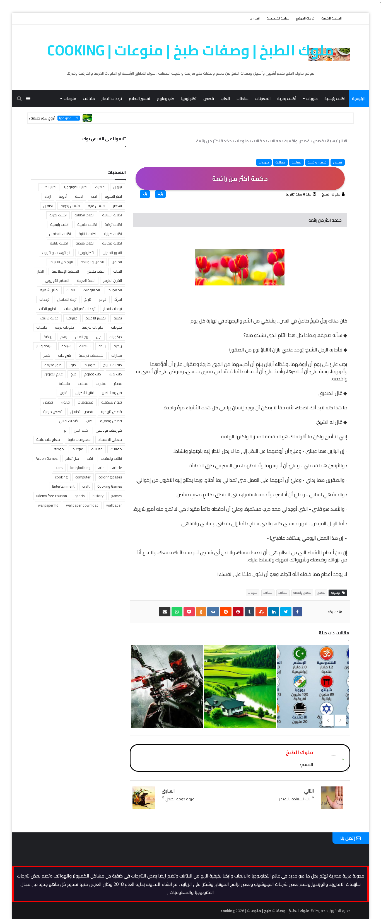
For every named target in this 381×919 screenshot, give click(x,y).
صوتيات (89, 364)
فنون (63, 392)
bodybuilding (80, 467)
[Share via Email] (164, 611)
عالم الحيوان (53, 374)
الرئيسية (358, 98)
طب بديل (115, 374)
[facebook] (297, 611)
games (116, 495)
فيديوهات (85, 402)
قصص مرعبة (52, 411)
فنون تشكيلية (111, 402)
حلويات (312, 98)
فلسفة (64, 383)
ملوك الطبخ (331, 194)
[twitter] (285, 611)
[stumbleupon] (261, 611)
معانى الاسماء (110, 439)
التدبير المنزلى (112, 252)
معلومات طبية (79, 439)
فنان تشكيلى (84, 392)
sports (80, 495)
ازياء (48, 196)
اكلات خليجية (87, 224)
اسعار (117, 205)
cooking (61, 477)
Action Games (46, 458)
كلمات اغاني (68, 420)
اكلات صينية (113, 233)
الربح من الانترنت (61, 261)
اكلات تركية (113, 224)
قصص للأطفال (81, 411)
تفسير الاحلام (139, 98)
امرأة (118, 299)
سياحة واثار (45, 346)
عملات (83, 383)
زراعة (102, 346)
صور (72, 364)
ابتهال (117, 187)
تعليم (118, 318)
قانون (65, 402)
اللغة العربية (86, 280)
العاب (225, 98)
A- (145, 194)
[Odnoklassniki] (201, 611)
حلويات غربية (64, 327)
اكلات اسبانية (112, 215)
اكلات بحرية (58, 215)
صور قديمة (53, 364)
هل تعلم (72, 458)
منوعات (70, 98)
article (117, 467)
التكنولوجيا (86, 252)
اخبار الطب (49, 187)
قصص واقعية (317, 162)
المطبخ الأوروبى (57, 280)
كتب (89, 420)
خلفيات (41, 327)
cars (59, 467)
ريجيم (118, 346)
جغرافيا (72, 318)
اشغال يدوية (70, 205)
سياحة (66, 346)
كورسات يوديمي (109, 430)
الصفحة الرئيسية (332, 18)
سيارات (116, 355)
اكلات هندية (85, 243)
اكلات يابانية (59, 243)
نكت (90, 458)
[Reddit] (226, 611)
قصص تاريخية (111, 411)
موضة (59, 449)
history (98, 495)
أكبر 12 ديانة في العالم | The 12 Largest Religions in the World (312, 710)
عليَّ (269, 371)
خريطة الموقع (305, 18)
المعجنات (263, 98)
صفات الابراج (112, 364)
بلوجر (103, 299)
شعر (47, 355)
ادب (94, 196)
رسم (63, 336)
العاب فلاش (96, 271)
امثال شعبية (49, 290)
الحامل (117, 261)
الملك (70, 290)
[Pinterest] (238, 611)
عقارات (101, 383)
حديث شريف (49, 318)
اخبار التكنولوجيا (84, 118)
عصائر (118, 383)
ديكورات (115, 336)
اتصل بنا (255, 18)
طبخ (73, 374)
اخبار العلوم (113, 196)
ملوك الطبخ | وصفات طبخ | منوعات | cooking (190, 50)
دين (99, 336)
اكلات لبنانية (87, 233)
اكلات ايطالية (84, 215)
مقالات (89, 98)
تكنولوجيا (189, 98)
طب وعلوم (165, 98)
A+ (160, 194)
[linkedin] (273, 611)
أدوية (63, 196)
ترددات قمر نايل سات (79, 308)
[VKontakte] (213, 611)
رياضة (48, 336)
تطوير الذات (47, 308)
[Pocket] (189, 611)
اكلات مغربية (112, 243)
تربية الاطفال (66, 299)
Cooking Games (109, 486)
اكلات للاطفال (60, 233)
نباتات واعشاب (111, 458)
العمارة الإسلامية (65, 271)
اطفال (48, 205)
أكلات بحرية (286, 98)
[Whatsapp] (177, 611)
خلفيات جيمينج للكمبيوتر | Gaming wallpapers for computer (166, 710)
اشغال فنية (96, 205)
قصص (208, 98)
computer (83, 477)
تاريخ (87, 299)
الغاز (40, 271)
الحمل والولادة (92, 261)
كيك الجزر (81, 430)
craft (86, 486)
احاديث (100, 187)
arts (101, 467)
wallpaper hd (48, 505)
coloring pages (110, 477)
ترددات (44, 299)
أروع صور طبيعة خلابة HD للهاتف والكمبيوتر (37, 118)
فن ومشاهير (112, 392)
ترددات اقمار (112, 98)
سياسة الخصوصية (278, 18)
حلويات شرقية (92, 327)
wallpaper (114, 505)
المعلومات (91, 290)
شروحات (64, 355)
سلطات (243, 98)
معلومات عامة (48, 439)
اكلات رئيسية (334, 98)
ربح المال (81, 336)
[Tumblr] (249, 611)
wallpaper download (82, 505)
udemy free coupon (51, 495)
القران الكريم (112, 280)
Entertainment (63, 486)
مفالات (296, 162)
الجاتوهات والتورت (56, 252)
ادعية (79, 196)
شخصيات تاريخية (91, 355)
